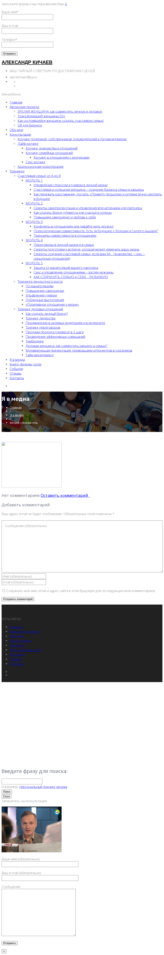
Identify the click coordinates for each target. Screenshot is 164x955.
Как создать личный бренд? (47, 313)
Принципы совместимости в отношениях (65, 235)
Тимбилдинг (35, 341)
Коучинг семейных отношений (49, 152)
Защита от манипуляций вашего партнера (66, 267)
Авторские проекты (24, 106)
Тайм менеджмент (40, 355)
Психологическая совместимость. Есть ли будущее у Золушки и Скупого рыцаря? (96, 231)
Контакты (17, 378)
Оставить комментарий (65, 495)
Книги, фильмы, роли (25, 364)
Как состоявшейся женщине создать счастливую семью (61, 120)
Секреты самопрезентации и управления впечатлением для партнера (88, 208)
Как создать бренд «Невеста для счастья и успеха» (73, 212)
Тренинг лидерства (40, 318)
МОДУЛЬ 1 (34, 180)
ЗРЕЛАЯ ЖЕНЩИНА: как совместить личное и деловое (60, 111)
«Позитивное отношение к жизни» (52, 304)
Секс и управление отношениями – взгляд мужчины (73, 272)
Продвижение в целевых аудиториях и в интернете (65, 322)
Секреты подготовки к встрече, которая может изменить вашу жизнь (86, 249)
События (16, 368)
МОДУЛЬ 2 (34, 203)
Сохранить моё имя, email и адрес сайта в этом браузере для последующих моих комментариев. (80, 590)
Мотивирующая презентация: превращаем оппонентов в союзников (79, 350)
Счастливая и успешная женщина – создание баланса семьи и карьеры (89, 189)
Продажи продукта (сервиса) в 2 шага (55, 332)
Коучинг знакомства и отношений (52, 148)
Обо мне (16, 129)
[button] (11, 94)
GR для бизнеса (30, 125)
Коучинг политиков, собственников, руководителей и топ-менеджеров (72, 139)
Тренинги (17, 171)
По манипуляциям (39, 286)
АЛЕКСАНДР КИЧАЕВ (27, 62)
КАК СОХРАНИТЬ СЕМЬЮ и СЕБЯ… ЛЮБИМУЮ (71, 277)
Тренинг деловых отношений (40, 309)
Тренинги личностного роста (40, 281)
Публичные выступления (45, 299)
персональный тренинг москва (43, 786)
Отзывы (15, 373)
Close (6, 796)
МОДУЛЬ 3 (34, 221)
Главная (16, 102)
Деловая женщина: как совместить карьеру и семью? (66, 345)
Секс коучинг (36, 162)
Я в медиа (17, 359)
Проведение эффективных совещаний (55, 336)
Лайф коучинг (28, 143)
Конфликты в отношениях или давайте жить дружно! (73, 226)
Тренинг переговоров (43, 327)
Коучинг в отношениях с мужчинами (61, 157)
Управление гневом (41, 295)
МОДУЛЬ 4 (34, 240)
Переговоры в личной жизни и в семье (64, 244)
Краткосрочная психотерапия (40, 166)
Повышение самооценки (45, 290)
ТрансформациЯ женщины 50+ (41, 116)
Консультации (20, 134)
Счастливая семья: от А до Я (39, 175)
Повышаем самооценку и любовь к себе (65, 217)
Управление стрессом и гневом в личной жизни (70, 185)
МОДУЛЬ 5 (34, 263)
